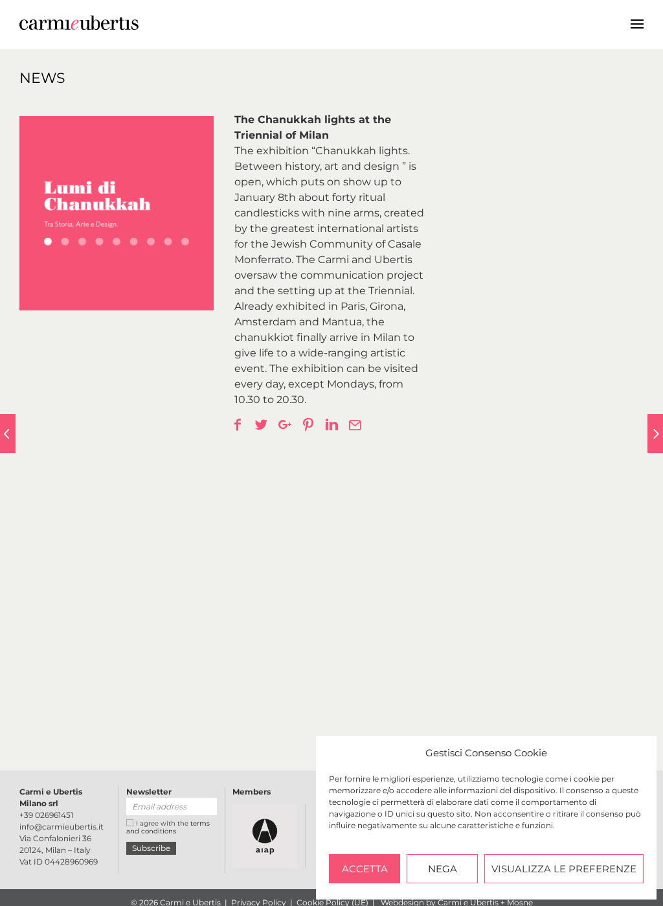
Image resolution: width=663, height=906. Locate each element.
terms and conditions (168, 827)
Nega (442, 869)
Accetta (365, 869)
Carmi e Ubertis (269, 22)
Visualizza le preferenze (563, 869)
